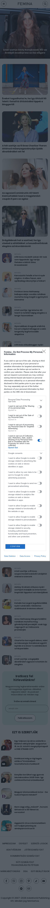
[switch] (40, 406)
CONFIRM (15, 546)
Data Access (25, 556)
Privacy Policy (40, 556)
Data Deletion (10, 556)
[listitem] (25, 400)
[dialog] (25, 454)
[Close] (44, 352)
